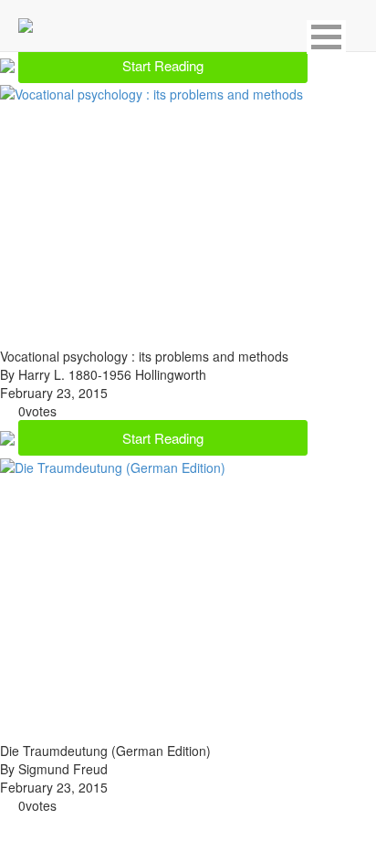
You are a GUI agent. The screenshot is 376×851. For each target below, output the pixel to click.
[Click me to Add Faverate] (9, 63)
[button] (326, 37)
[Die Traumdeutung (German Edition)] (112, 465)
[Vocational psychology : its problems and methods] (151, 92)
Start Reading (163, 65)
